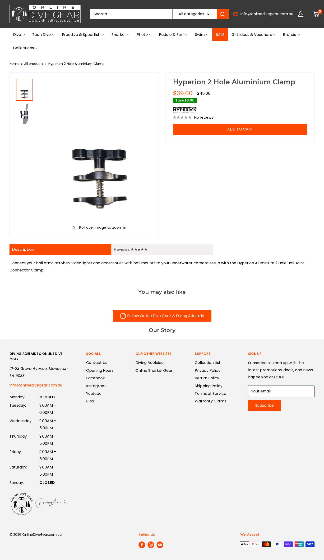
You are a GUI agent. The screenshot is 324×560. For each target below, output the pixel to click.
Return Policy (207, 378)
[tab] (60, 249)
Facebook (95, 378)
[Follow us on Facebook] (142, 544)
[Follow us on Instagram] (151, 544)
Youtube (94, 393)
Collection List (208, 362)
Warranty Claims (210, 401)
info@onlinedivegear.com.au (267, 14)
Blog (90, 401)
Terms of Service (210, 393)
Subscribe (264, 405)
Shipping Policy (208, 386)
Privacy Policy (207, 370)
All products (34, 63)
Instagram (96, 386)
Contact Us (96, 362)
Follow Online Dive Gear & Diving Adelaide (165, 316)
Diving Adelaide (149, 362)
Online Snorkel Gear (154, 370)
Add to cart (240, 129)
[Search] (223, 14)
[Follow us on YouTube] (160, 544)
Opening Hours (100, 370)
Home (14, 63)
